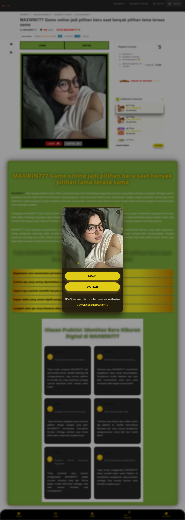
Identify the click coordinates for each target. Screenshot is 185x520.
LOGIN (92, 276)
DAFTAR (92, 286)
